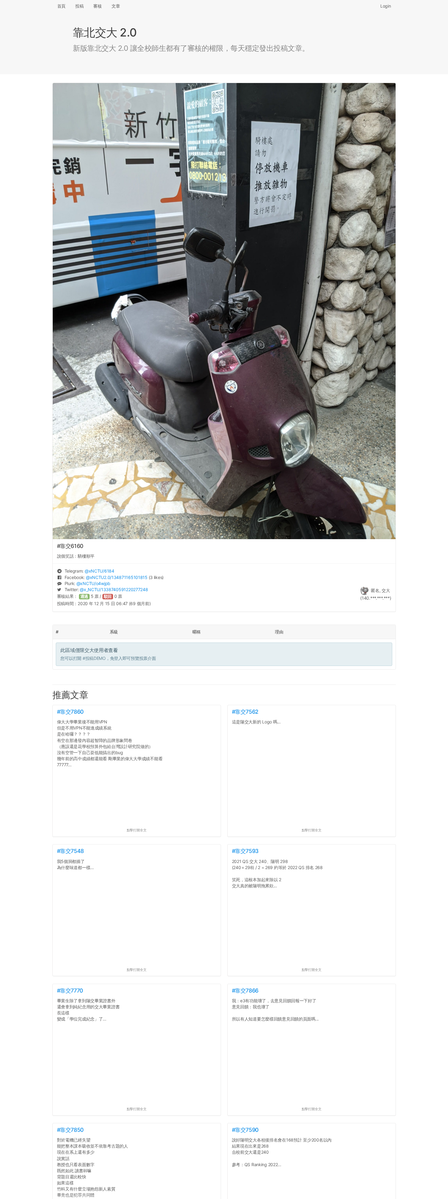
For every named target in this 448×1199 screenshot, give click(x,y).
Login (385, 6)
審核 (97, 6)
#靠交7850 (70, 1130)
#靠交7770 (70, 990)
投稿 (79, 6)
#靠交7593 (245, 851)
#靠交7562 (245, 712)
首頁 (61, 6)
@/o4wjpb (93, 583)
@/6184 (99, 571)
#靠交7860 (70, 712)
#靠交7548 (70, 851)
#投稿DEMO (94, 658)
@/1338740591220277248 (114, 589)
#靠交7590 (245, 1130)
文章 (116, 6)
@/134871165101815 (117, 577)
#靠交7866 (245, 990)
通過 (84, 596)
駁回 (108, 596)
